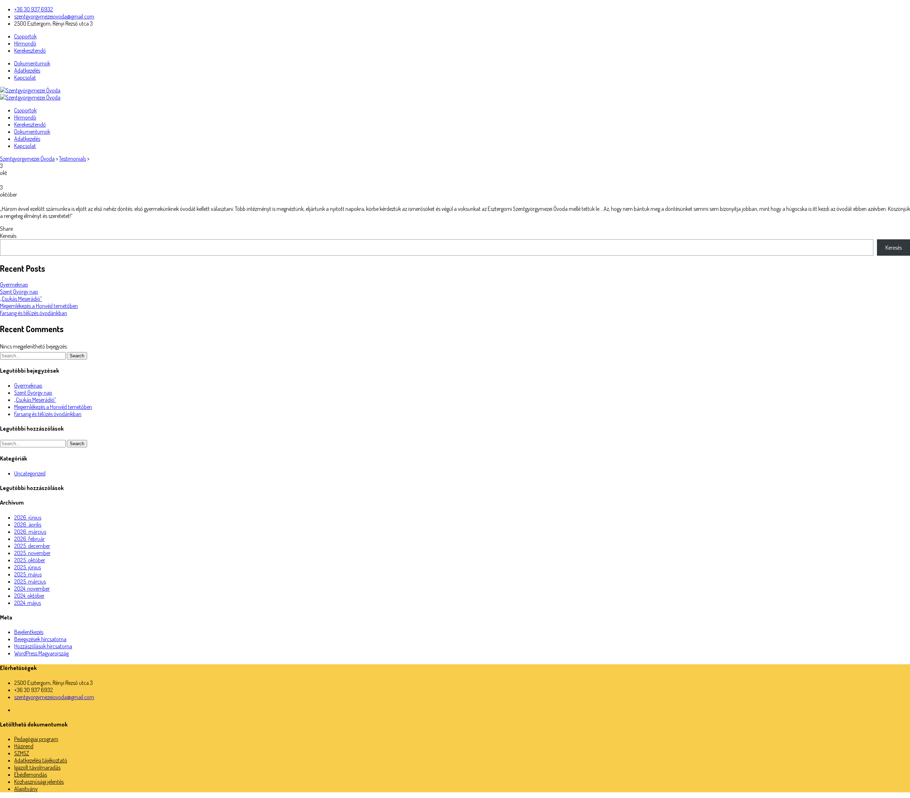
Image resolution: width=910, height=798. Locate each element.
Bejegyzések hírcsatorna (40, 639)
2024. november (32, 588)
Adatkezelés (27, 70)
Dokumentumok (32, 63)
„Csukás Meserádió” (21, 298)
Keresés (8, 235)
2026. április (27, 524)
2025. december (32, 545)
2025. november (32, 553)
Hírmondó (25, 43)
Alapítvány (26, 788)
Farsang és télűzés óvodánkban (33, 312)
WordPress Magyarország (41, 653)
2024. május (27, 602)
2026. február (29, 538)
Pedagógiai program (36, 739)
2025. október (29, 560)
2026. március (30, 531)
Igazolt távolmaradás (37, 767)
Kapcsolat (25, 77)
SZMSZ (21, 753)
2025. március (30, 581)
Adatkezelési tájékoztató (40, 760)
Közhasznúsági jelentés (39, 781)
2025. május (28, 574)
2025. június (27, 567)
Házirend (23, 746)
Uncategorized (30, 473)
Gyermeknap (14, 284)
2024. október (29, 595)
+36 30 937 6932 (33, 9)
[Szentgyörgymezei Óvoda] (30, 90)
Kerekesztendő (30, 50)
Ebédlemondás (30, 774)
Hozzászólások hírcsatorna (43, 646)
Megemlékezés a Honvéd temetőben (39, 305)
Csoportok (25, 36)
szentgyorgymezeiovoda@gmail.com (54, 16)
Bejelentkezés (28, 631)
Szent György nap (19, 291)
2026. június (27, 517)
